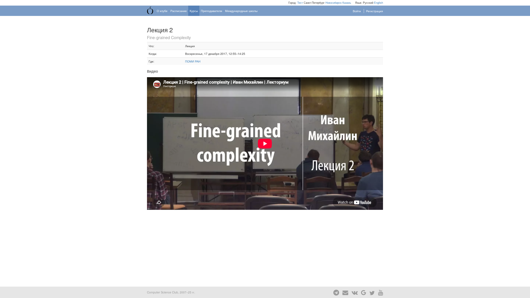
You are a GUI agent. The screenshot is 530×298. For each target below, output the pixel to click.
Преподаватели (211, 11)
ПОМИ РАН (192, 61)
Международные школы (241, 11)
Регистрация (374, 11)
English (378, 3)
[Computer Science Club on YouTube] (379, 292)
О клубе (162, 11)
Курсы (194, 11)
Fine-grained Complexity (169, 37)
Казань (346, 3)
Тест (300, 3)
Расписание (178, 11)
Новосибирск (333, 3)
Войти (357, 11)
